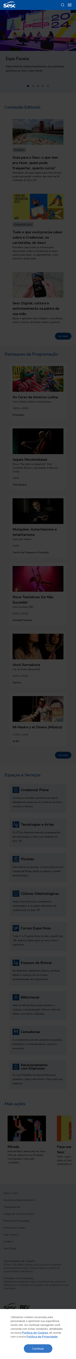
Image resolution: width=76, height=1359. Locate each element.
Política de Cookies (35, 1333)
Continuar (38, 1348)
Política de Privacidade (42, 1337)
